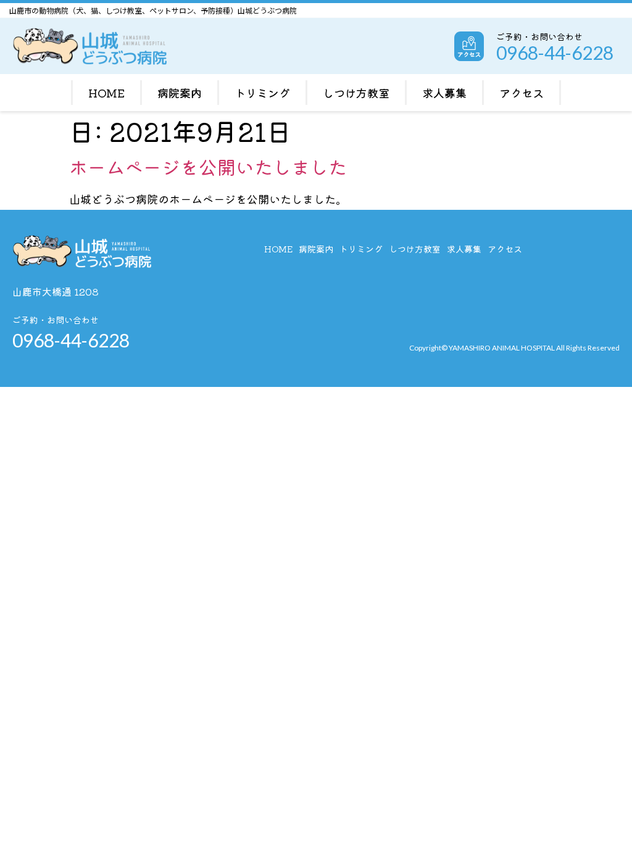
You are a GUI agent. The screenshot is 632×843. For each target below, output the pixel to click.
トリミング (262, 93)
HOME (106, 93)
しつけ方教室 (356, 93)
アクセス (521, 93)
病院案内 (179, 93)
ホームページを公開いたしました (208, 166)
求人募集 (444, 93)
